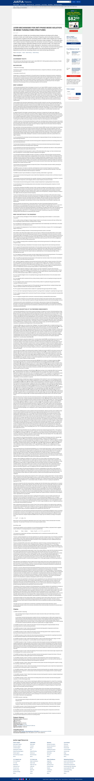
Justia (14, 6)
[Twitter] (28, 779)
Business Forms (50, 764)
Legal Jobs (49, 761)
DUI (31, 749)
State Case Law (33, 764)
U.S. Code (15, 762)
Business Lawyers (17, 746)
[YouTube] (20, 779)
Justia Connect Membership (69, 761)
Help (60, 779)
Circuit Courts (16, 768)
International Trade (51, 751)
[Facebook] (21, 779)
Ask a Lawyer (23, 4)
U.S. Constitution (16, 761)
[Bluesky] (26, 779)
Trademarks (49, 769)
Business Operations (51, 746)
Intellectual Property (51, 749)
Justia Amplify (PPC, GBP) (69, 768)
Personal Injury (33, 754)
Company (56, 779)
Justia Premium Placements (69, 764)
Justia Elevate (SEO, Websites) (70, 766)
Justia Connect (46, 779)
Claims (23, 52)
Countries (49, 771)
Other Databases (51, 759)
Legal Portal (51, 779)
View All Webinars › (74, 76)
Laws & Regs (44, 4)
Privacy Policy (71, 779)
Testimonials (66, 771)
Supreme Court (16, 766)
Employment (49, 747)
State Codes (32, 762)
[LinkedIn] (18, 779)
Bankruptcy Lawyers (17, 744)
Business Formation (51, 744)
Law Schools (37, 4)
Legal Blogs (49, 762)
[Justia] (18, 2)
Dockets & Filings (16, 771)
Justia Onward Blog (68, 769)
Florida (31, 768)
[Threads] (24, 779)
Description (19, 52)
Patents (17, 6)
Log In (74, 1)
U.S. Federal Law (17, 759)
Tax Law (48, 754)
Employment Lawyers (17, 749)
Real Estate (49, 753)
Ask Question (73, 43)
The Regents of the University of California (26, 725)
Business (49, 742)
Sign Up (78, 1)
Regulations (15, 764)
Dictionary (66, 744)
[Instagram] (23, 779)
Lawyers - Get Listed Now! (73, 97)
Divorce (31, 747)
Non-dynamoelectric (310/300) (45, 731)
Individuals (32, 742)
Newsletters (50, 4)
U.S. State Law (33, 759)
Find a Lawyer (16, 4)
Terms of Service (64, 779)
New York (32, 769)
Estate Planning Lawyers (18, 751)
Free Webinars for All (73, 49)
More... (14, 756)
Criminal (32, 746)
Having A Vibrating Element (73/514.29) (29, 731)
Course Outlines (67, 749)
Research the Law (30, 4)
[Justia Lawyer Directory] (29, 779)
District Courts (16, 769)
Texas (31, 771)
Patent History (29, 52)
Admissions (66, 746)
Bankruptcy (32, 744)
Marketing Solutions (58, 4)
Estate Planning (33, 751)
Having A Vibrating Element (24, 6)
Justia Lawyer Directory (68, 762)
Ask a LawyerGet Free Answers (72, 37)
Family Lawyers (16, 753)
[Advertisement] (38, 16)
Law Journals (66, 751)
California (32, 766)
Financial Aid (66, 747)
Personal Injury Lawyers (18, 754)
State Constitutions (34, 761)
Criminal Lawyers (16, 747)
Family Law (32, 753)
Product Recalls (50, 766)
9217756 (25, 724)
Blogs (65, 753)
